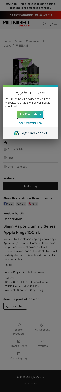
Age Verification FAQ (30, 122)
